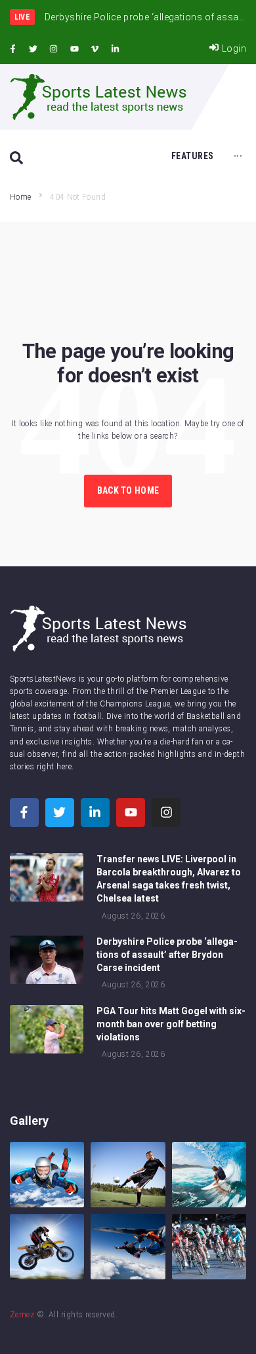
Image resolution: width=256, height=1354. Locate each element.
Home (20, 197)
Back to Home (128, 490)
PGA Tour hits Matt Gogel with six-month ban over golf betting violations (170, 1024)
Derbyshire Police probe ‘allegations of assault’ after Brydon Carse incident (167, 954)
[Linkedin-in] (115, 49)
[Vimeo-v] (95, 49)
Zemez (22, 1314)
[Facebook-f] (12, 49)
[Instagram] (53, 49)
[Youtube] (74, 49)
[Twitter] (32, 49)
